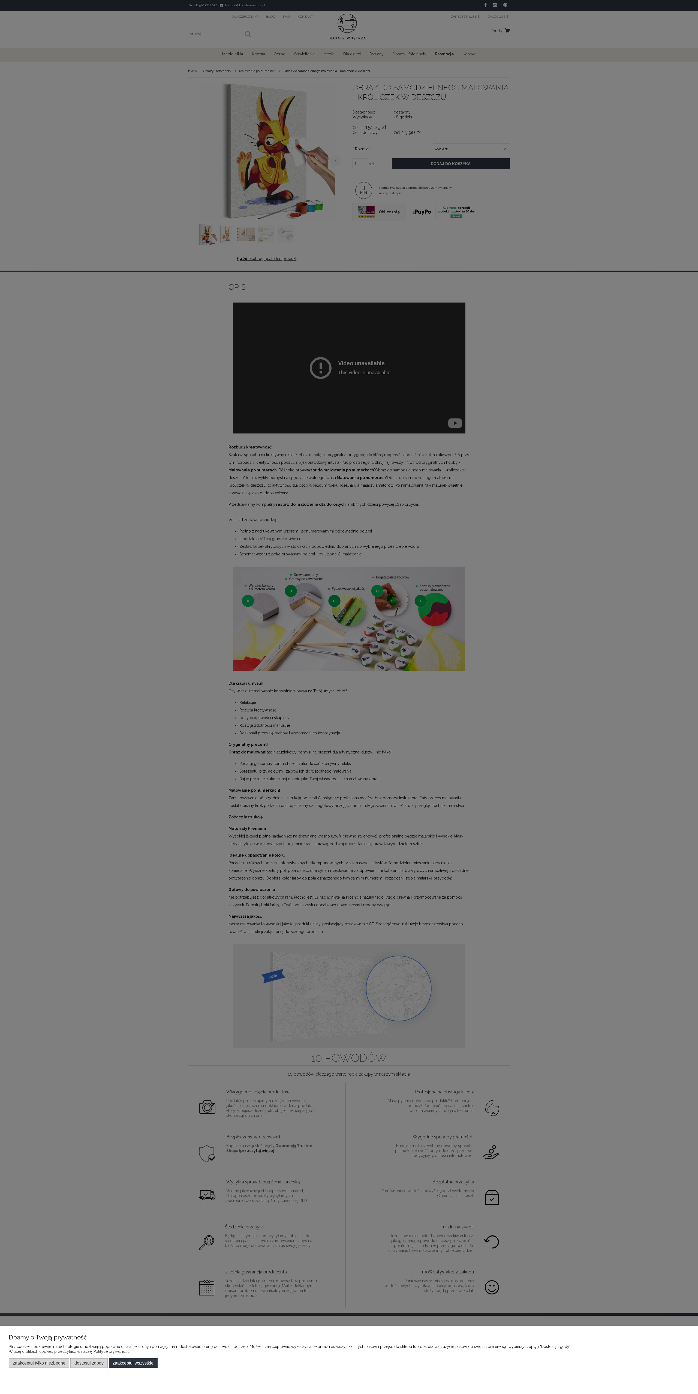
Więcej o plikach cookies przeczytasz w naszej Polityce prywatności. (70, 1351)
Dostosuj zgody (89, 1362)
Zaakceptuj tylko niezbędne (39, 1362)
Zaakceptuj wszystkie (133, 1362)
